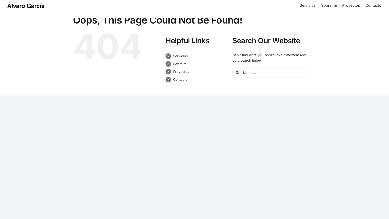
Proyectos (181, 72)
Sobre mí (180, 64)
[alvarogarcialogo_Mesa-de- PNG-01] (26, 3)
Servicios (180, 56)
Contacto (180, 79)
